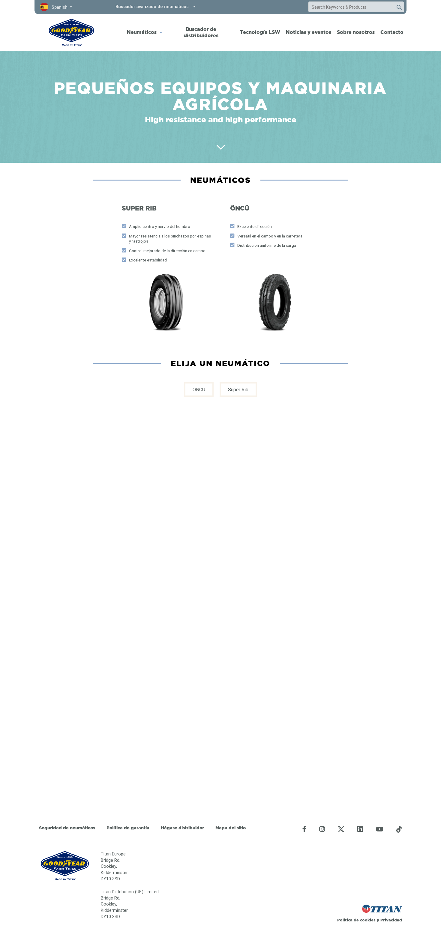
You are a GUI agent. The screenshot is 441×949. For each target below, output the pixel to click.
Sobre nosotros (356, 32)
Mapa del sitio (230, 828)
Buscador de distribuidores (201, 32)
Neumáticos (142, 32)
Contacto (392, 32)
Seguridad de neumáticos (67, 828)
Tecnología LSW (260, 32)
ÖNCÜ (199, 389)
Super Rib (238, 389)
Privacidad (391, 920)
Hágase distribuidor (182, 828)
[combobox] (350, 7)
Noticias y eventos (308, 32)
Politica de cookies (356, 920)
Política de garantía (127, 828)
